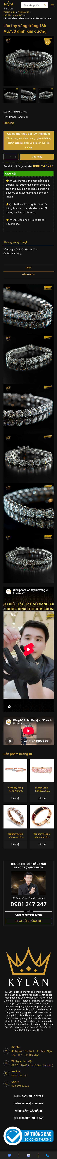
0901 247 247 (43, 166)
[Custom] (9, 1155)
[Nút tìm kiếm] (45, 5)
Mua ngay (36, 156)
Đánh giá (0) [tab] (28, 274)
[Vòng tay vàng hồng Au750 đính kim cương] (15, 770)
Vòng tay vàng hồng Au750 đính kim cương (15, 790)
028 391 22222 (20, 1085)
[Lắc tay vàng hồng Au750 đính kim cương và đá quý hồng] (42, 770)
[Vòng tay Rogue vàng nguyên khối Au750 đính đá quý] (42, 816)
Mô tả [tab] (28, 268)
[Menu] (52, 5)
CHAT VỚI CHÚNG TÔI (28, 920)
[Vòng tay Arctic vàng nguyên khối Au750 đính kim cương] (15, 816)
